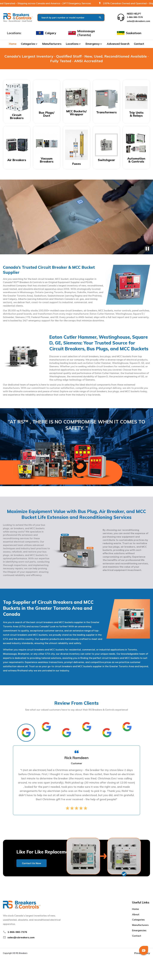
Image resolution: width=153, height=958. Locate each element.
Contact (139, 43)
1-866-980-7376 (17, 931)
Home (12, 43)
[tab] (26, 733)
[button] (29, 44)
